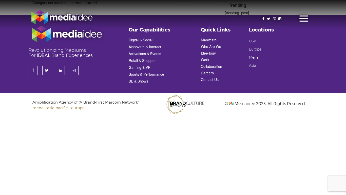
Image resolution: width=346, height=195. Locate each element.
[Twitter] (268, 18)
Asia (252, 66)
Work (205, 59)
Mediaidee (244, 103)
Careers (207, 72)
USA (252, 41)
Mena (254, 57)
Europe (255, 49)
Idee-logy (208, 53)
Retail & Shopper (142, 60)
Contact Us (210, 79)
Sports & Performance (146, 74)
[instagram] (274, 18)
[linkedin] (279, 18)
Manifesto (209, 39)
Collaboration (211, 66)
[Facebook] (263, 18)
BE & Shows (138, 81)
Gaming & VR (139, 67)
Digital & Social (140, 39)
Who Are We (211, 46)
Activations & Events (145, 53)
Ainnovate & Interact (145, 46)
